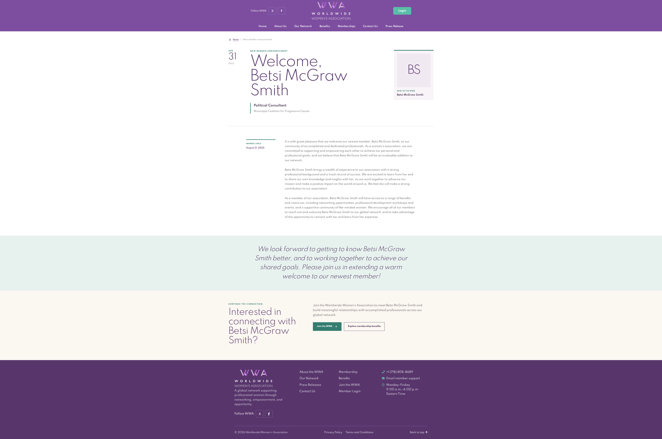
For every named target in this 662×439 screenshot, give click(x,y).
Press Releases (310, 384)
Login (402, 10)
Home (263, 26)
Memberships (346, 26)
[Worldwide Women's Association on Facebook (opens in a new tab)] (269, 414)
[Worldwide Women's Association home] (331, 11)
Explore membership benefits (364, 326)
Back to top (417, 432)
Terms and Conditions (359, 432)
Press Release (394, 26)
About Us (280, 26)
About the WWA (311, 372)
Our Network (303, 26)
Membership (348, 372)
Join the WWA (349, 384)
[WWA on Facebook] (281, 11)
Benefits (325, 26)
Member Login (349, 391)
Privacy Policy (333, 432)
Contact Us (370, 26)
